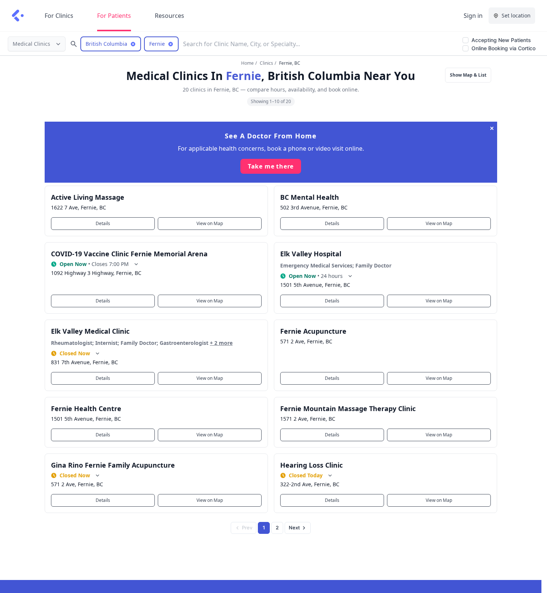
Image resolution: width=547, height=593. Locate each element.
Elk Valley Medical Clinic (90, 331)
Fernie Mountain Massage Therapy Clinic (348, 408)
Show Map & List (468, 75)
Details (103, 223)
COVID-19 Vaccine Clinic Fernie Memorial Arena (129, 253)
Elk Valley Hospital (310, 253)
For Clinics (59, 16)
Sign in (473, 16)
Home (247, 63)
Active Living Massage (87, 197)
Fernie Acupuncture (313, 331)
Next (294, 528)
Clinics (266, 63)
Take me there (271, 166)
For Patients (114, 16)
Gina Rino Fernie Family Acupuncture (113, 465)
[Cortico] (18, 16)
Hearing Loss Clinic (311, 465)
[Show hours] (136, 264)
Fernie (243, 75)
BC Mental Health (309, 197)
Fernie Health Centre (86, 408)
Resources (169, 16)
